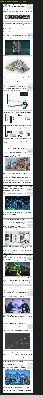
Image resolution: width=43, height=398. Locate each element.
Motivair (14, 76)
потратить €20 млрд (12, 222)
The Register (7, 246)
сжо (29, 226)
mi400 (29, 34)
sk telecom (30, 292)
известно (25, 365)
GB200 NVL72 (13, 364)
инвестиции (30, 151)
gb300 (29, 188)
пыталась (15, 138)
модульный (30, 225)
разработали (11, 32)
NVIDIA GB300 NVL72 (23, 190)
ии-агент (29, 86)
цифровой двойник (29, 193)
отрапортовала (11, 257)
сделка (29, 88)
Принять (39, 396)
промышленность (29, 87)
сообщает (15, 83)
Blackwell (8, 223)
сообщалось (6, 356)
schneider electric (29, 7)
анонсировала (10, 6)
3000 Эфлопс (18, 223)
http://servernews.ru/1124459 (8, 253)
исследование (30, 325)
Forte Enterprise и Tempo (28, 317)
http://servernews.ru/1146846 (8, 28)
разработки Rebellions (17, 292)
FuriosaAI (4, 292)
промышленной (27, 176)
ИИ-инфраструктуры (13, 176)
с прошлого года (17, 228)
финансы (30, 259)
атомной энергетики (23, 176)
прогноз (29, 326)
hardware (30, 189)
